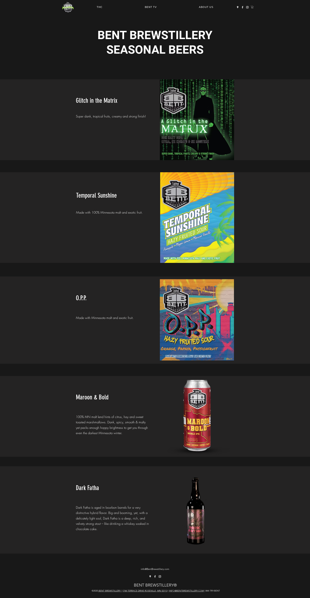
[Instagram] (247, 7)
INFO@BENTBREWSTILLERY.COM (186, 590)
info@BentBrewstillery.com (155, 569)
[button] (252, 7)
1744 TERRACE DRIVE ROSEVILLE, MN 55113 (144, 590)
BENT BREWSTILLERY (109, 590)
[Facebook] (242, 7)
